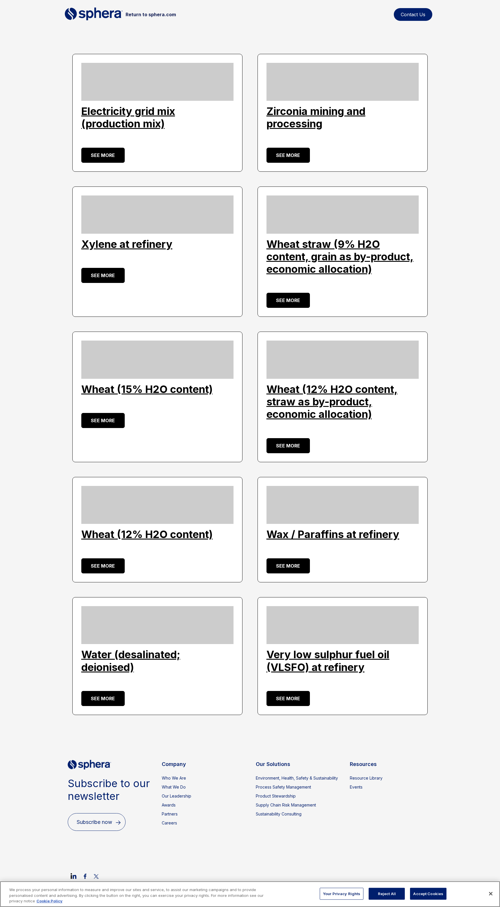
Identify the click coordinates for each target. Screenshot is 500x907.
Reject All (387, 893)
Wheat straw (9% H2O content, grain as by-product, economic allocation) (339, 256)
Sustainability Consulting (279, 813)
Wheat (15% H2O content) (147, 389)
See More (103, 155)
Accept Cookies (428, 893)
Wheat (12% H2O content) (147, 534)
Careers (169, 822)
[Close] (490, 893)
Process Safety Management (283, 787)
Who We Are (174, 778)
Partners (170, 813)
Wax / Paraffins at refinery (332, 534)
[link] (73, 876)
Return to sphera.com (151, 14)
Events (356, 787)
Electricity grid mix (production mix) (128, 117)
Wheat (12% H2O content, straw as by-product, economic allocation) (332, 401)
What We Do (174, 787)
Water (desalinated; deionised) (130, 660)
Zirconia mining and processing (315, 117)
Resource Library (366, 778)
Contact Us (413, 14)
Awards (169, 804)
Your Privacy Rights (341, 893)
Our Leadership (176, 795)
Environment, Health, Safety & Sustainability (297, 778)
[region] (250, 894)
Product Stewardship (276, 795)
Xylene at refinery (126, 244)
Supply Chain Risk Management (286, 804)
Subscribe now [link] (94, 822)
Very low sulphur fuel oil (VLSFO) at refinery (327, 660)
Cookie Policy (49, 901)
